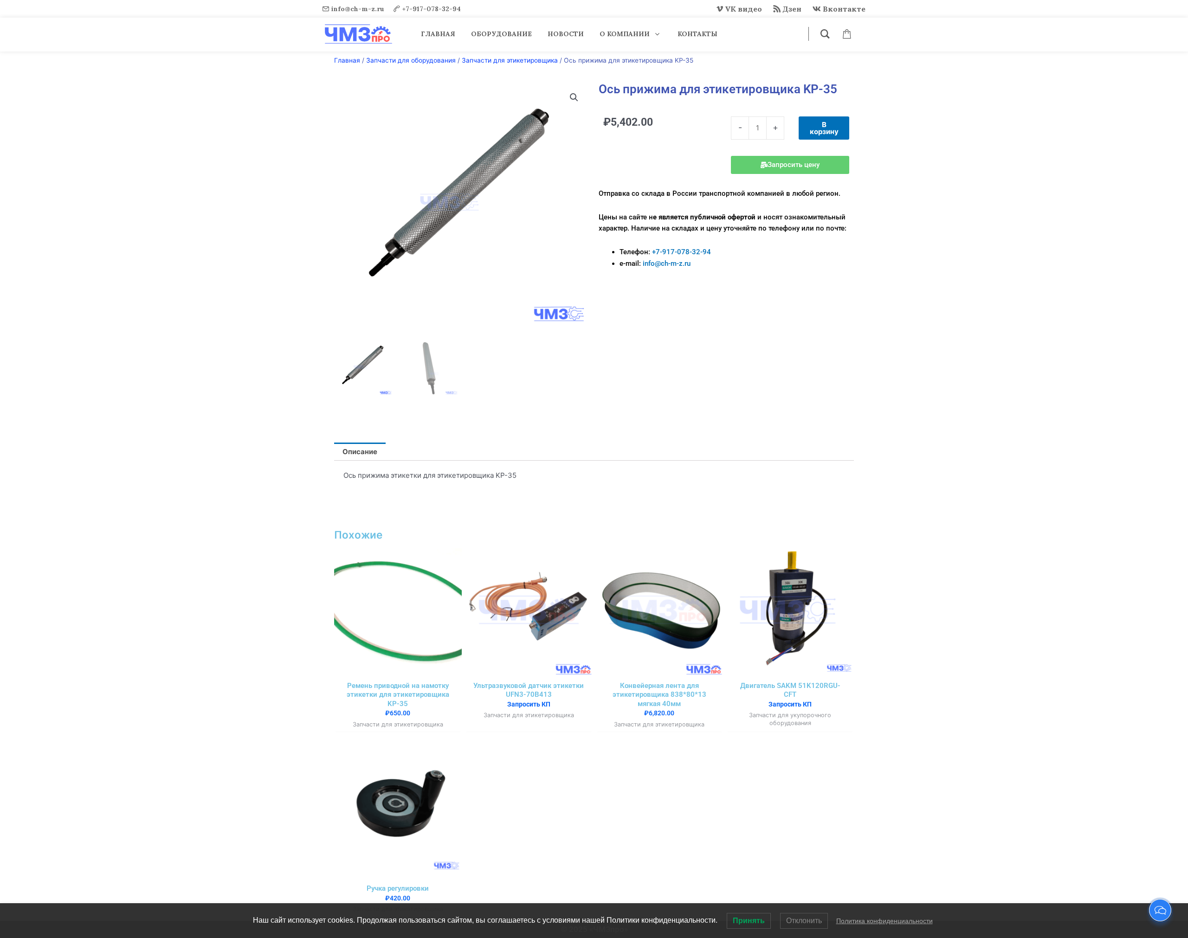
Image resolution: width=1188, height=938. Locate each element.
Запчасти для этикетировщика (510, 60)
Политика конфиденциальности (884, 921)
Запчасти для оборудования (411, 60)
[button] (574, 97)
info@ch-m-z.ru (357, 9)
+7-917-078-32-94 (431, 9)
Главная (347, 60)
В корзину (824, 128)
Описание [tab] (359, 451)
